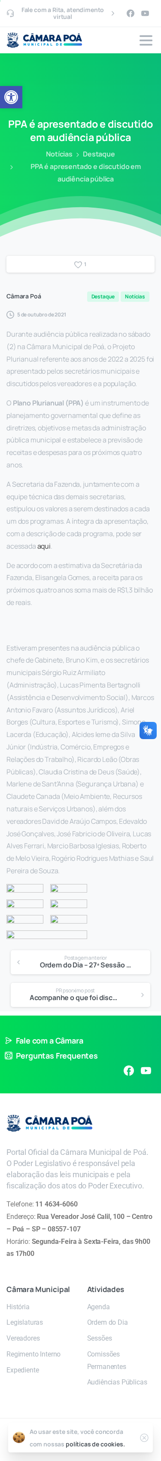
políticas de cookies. (95, 1444)
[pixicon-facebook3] (128, 1070)
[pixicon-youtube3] (146, 1070)
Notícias (59, 154)
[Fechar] (144, 1437)
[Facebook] (130, 13)
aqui (44, 546)
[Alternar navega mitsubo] (146, 40)
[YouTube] (145, 13)
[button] (11, 97)
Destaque (99, 154)
